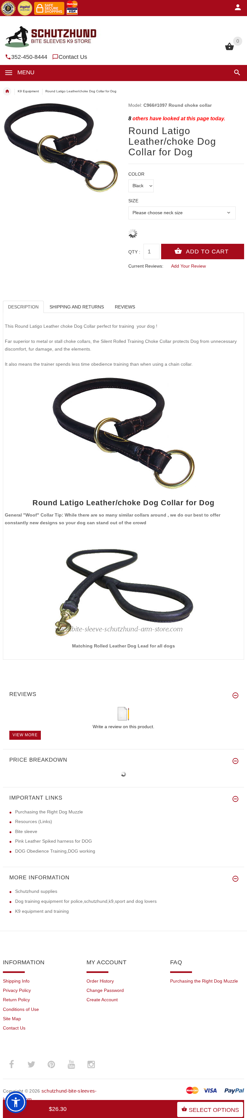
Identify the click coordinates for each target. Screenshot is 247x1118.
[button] (236, 72)
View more (25, 735)
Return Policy (16, 999)
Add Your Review (188, 266)
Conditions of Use (21, 1009)
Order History (100, 981)
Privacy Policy (17, 990)
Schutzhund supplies (36, 891)
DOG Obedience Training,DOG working (55, 851)
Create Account (102, 999)
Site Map (12, 1018)
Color (136, 174)
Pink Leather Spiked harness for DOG (53, 841)
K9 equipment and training (42, 911)
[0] (229, 49)
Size (133, 200)
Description (23, 306)
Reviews (125, 306)
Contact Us (73, 57)
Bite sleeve (26, 831)
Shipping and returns (77, 306)
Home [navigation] (7, 91)
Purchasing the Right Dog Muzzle (49, 811)
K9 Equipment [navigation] (28, 91)
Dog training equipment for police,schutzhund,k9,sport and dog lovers (86, 901)
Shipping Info (16, 981)
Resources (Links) (33, 821)
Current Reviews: (145, 266)
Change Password (105, 990)
